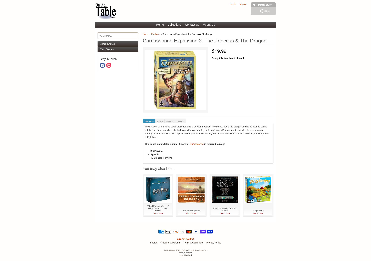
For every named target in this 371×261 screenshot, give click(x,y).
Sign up (243, 4)
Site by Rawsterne (185, 252)
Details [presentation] (160, 121)
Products (155, 33)
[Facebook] (102, 65)
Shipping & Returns (170, 242)
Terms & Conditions (193, 242)
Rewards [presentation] (169, 121)
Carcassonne (197, 144)
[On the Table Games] (106, 10)
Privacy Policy (213, 242)
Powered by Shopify (186, 255)
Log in (232, 4)
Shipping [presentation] (180, 121)
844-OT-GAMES (185, 239)
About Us (209, 24)
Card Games (107, 49)
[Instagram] (108, 65)
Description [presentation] (149, 121)
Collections (174, 24)
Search (153, 242)
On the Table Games (184, 250)
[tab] (149, 121)
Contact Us (192, 24)
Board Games (107, 44)
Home (160, 24)
